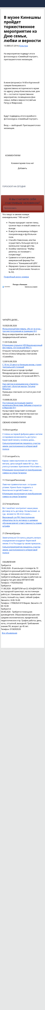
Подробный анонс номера (16, 276)
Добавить (22, 168)
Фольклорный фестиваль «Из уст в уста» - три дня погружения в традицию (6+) (22, 330)
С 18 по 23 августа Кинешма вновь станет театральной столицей (22, 365)
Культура (23, 45)
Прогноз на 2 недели (31, 286)
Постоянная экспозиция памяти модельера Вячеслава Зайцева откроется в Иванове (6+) (22, 405)
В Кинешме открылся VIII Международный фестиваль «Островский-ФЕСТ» (22, 346)
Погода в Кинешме (20, 284)
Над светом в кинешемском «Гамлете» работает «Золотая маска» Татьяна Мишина (20, 386)
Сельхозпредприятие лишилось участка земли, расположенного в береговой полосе (21, 446)
